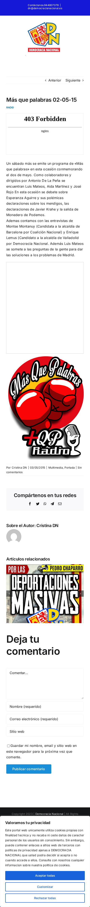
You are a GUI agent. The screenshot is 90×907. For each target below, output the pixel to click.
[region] (45, 861)
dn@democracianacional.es (45, 8)
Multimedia (55, 467)
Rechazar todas (45, 898)
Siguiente (73, 80)
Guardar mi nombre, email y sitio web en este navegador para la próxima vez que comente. (41, 751)
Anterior (54, 80)
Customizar (45, 886)
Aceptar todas (45, 875)
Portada (69, 467)
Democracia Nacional (49, 813)
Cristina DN (19, 467)
